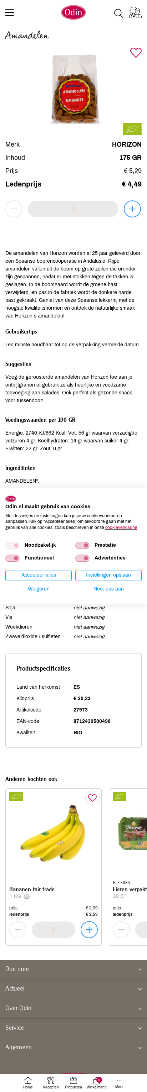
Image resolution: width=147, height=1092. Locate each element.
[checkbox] (12, 545)
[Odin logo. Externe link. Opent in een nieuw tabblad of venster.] (10, 498)
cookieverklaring (121, 527)
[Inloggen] (135, 12)
